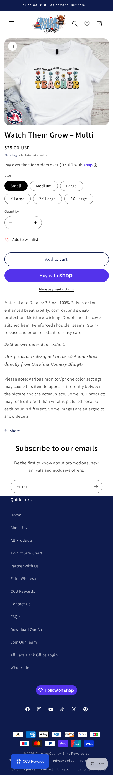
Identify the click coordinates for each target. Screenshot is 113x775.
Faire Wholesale (25, 578)
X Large (18, 198)
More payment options (56, 289)
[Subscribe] (96, 486)
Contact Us (20, 603)
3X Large (78, 198)
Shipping (10, 155)
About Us (19, 527)
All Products (22, 540)
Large (71, 185)
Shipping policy (23, 769)
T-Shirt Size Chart (26, 553)
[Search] (75, 24)
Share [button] (15, 430)
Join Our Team (24, 642)
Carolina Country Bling (53, 753)
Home (16, 514)
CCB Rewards (23, 591)
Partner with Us (25, 565)
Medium (44, 185)
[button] (11, 24)
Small (16, 185)
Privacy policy (63, 760)
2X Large (47, 198)
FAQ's (15, 616)
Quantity (11, 211)
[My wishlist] (87, 22)
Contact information (56, 769)
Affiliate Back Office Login (34, 654)
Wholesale (20, 667)
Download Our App (28, 629)
